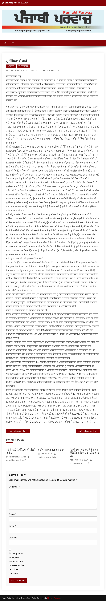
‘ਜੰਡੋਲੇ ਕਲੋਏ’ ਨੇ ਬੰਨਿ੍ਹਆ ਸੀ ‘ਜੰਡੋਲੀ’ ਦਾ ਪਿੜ (21, 451)
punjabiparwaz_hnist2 (32, 70)
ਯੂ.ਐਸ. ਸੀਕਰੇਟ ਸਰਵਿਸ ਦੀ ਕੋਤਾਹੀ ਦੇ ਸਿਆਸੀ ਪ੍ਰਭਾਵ (89, 431)
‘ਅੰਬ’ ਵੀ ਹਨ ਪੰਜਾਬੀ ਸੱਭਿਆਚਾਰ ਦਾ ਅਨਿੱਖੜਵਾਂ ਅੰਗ (20, 431)
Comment (14, 486)
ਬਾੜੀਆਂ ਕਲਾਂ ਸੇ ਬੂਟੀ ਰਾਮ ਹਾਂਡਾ (51, 450)
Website (13, 537)
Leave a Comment (53, 70)
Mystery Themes (53, 598)
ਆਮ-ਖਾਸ (11, 66)
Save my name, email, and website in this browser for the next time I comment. (16, 563)
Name (12, 514)
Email (12, 526)
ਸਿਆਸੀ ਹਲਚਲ (23, 66)
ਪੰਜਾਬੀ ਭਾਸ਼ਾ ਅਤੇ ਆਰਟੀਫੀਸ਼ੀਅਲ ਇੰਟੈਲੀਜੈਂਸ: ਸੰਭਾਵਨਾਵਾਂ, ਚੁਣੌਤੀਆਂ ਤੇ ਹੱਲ (84, 453)
